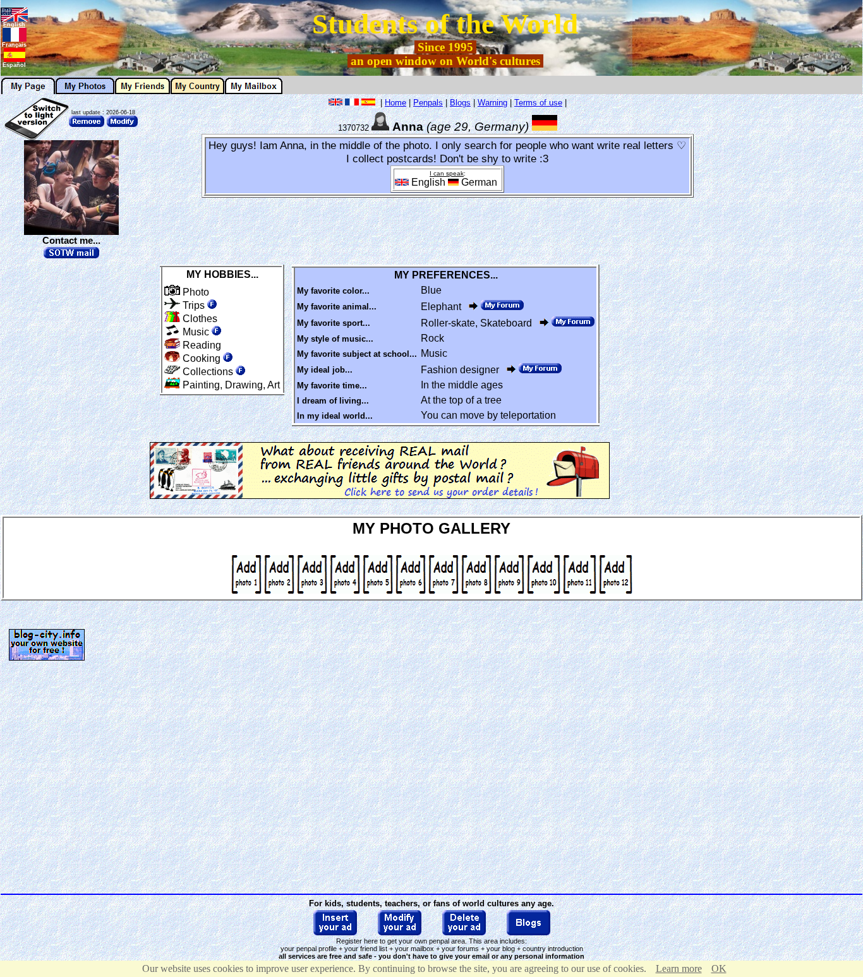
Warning (492, 102)
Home (395, 102)
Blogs (460, 102)
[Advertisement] (809, 285)
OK (719, 968)
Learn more (679, 968)
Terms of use (538, 102)
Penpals (428, 102)
